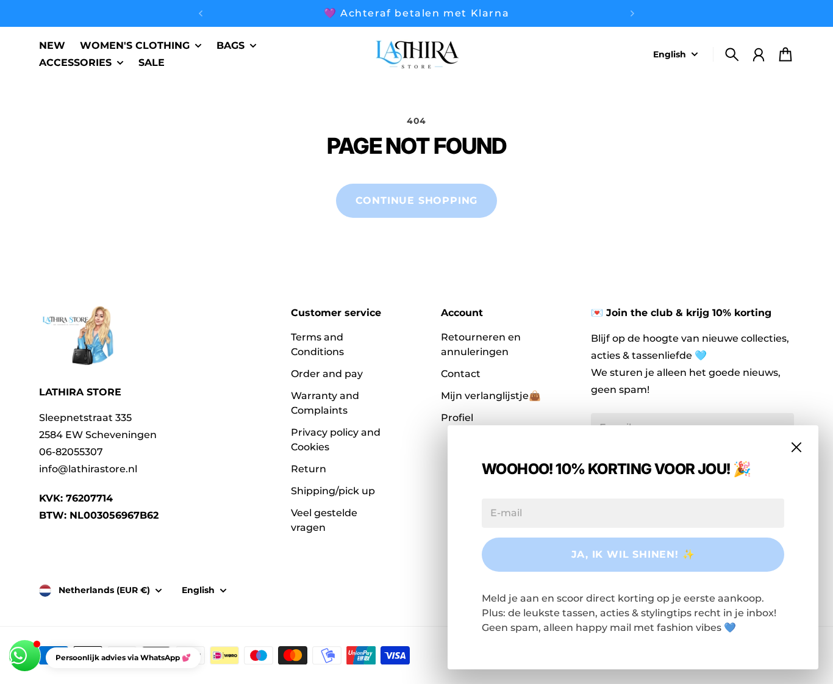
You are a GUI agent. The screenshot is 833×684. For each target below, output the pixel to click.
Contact (461, 374)
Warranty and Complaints (325, 403)
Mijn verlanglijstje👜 (491, 395)
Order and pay (327, 374)
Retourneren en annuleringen (481, 344)
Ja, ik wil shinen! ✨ (633, 554)
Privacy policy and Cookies (336, 440)
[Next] (632, 13)
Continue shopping (417, 200)
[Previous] (201, 13)
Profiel (457, 417)
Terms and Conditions (317, 344)
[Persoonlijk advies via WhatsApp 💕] (25, 655)
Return (308, 469)
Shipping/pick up (333, 491)
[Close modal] (796, 447)
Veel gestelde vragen (324, 520)
